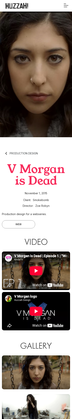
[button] (66, 6)
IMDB (19, 224)
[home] (23, 6)
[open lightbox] (36, 372)
